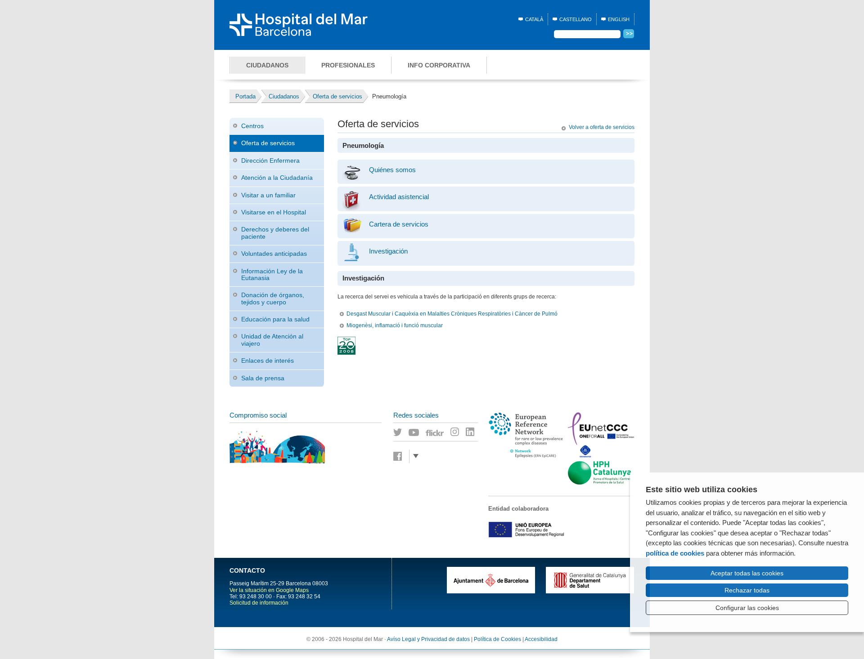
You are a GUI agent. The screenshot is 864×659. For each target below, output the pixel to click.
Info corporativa (439, 65)
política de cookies (675, 553)
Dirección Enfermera (270, 160)
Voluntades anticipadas (274, 253)
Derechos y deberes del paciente (275, 233)
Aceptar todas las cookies (747, 573)
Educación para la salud (275, 319)
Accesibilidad (541, 639)
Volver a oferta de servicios (601, 127)
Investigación (388, 251)
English (619, 19)
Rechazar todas (747, 590)
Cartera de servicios (398, 224)
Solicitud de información (259, 603)
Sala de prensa (262, 378)
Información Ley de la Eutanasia (272, 274)
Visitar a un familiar (268, 195)
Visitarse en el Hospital (273, 212)
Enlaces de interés (267, 360)
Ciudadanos (267, 65)
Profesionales (348, 65)
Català (534, 19)
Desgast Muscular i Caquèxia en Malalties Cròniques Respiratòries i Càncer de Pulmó (452, 314)
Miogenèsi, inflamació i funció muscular (394, 325)
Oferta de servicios (268, 143)
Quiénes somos (392, 170)
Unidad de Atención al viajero (272, 340)
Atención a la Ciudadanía (277, 177)
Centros (252, 125)
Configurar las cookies (747, 607)
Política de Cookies (497, 639)
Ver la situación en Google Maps (269, 590)
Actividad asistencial (399, 196)
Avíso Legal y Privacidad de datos (428, 639)
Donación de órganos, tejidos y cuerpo (272, 298)
